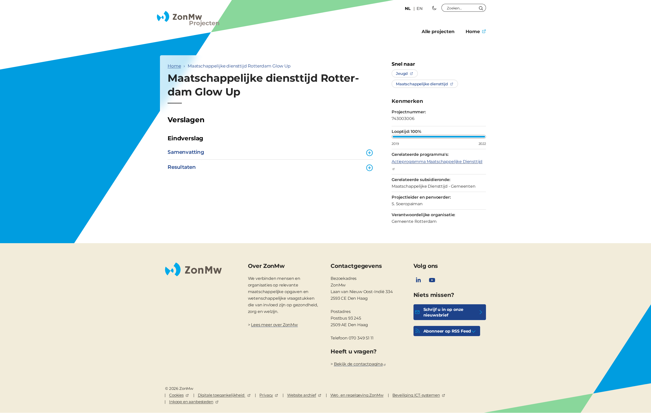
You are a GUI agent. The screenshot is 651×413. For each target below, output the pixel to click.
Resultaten (182, 167)
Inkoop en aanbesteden (191, 401)
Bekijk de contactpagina (358, 364)
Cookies (176, 395)
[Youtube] (432, 280)
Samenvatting (186, 152)
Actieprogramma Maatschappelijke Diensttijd (437, 161)
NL (408, 8)
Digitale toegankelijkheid (221, 395)
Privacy (266, 395)
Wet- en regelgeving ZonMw (356, 395)
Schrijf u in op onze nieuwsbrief (443, 312)
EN (420, 8)
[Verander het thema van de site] (434, 8)
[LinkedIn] (418, 280)
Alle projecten (438, 31)
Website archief (301, 395)
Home (473, 31)
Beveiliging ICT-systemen (416, 395)
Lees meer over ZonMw (274, 324)
